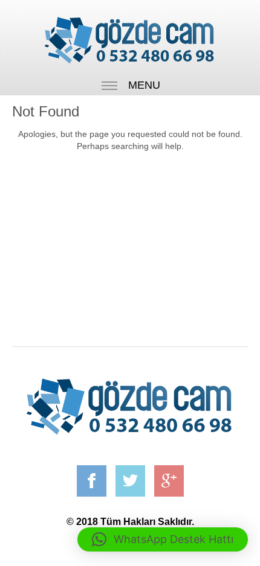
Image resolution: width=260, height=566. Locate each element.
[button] (162, 539)
